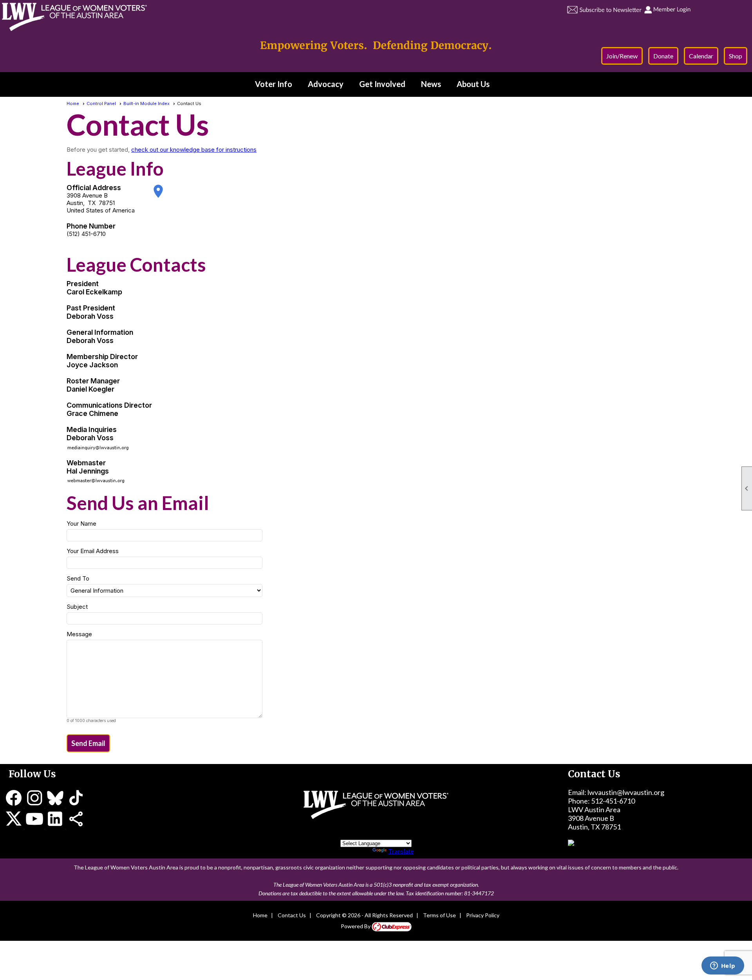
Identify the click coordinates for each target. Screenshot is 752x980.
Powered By (356, 926)
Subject (77, 606)
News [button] (431, 84)
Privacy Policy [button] (482, 915)
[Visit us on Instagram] (35, 804)
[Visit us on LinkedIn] (55, 826)
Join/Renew (622, 56)
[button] (88, 743)
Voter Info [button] (273, 84)
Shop (735, 56)
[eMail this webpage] (76, 826)
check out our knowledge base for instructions (194, 149)
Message (79, 634)
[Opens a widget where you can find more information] (722, 966)
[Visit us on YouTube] (35, 826)
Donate (663, 56)
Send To (78, 578)
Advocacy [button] (325, 84)
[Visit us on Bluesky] (55, 804)
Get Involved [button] (382, 84)
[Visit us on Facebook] (14, 804)
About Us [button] (473, 84)
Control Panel (101, 103)
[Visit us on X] (14, 826)
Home (73, 103)
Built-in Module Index (146, 103)
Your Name (81, 523)
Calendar (701, 56)
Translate (401, 851)
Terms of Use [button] (439, 915)
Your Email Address (93, 551)
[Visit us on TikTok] (76, 804)
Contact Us (292, 915)
